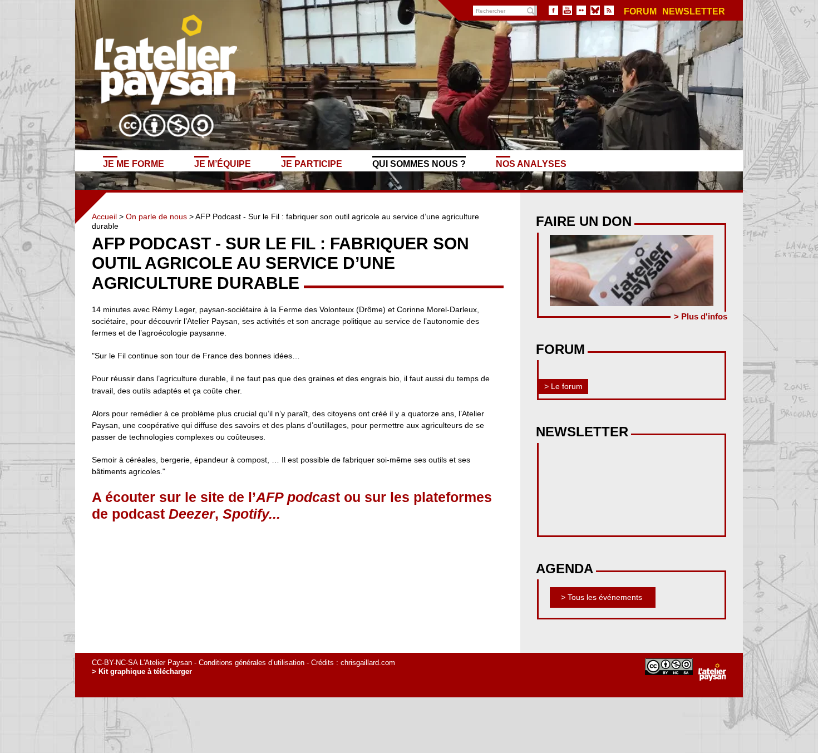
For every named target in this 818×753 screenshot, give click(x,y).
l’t (294, 497)
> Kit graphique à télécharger (142, 671)
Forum (640, 12)
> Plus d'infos (700, 316)
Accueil (104, 216)
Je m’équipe (222, 164)
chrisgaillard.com (368, 662)
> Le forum (563, 386)
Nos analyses (531, 164)
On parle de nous (156, 216)
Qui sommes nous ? (419, 164)
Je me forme (133, 164)
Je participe (311, 164)
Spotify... (251, 513)
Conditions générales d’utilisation (251, 662)
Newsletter (693, 12)
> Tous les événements (601, 597)
